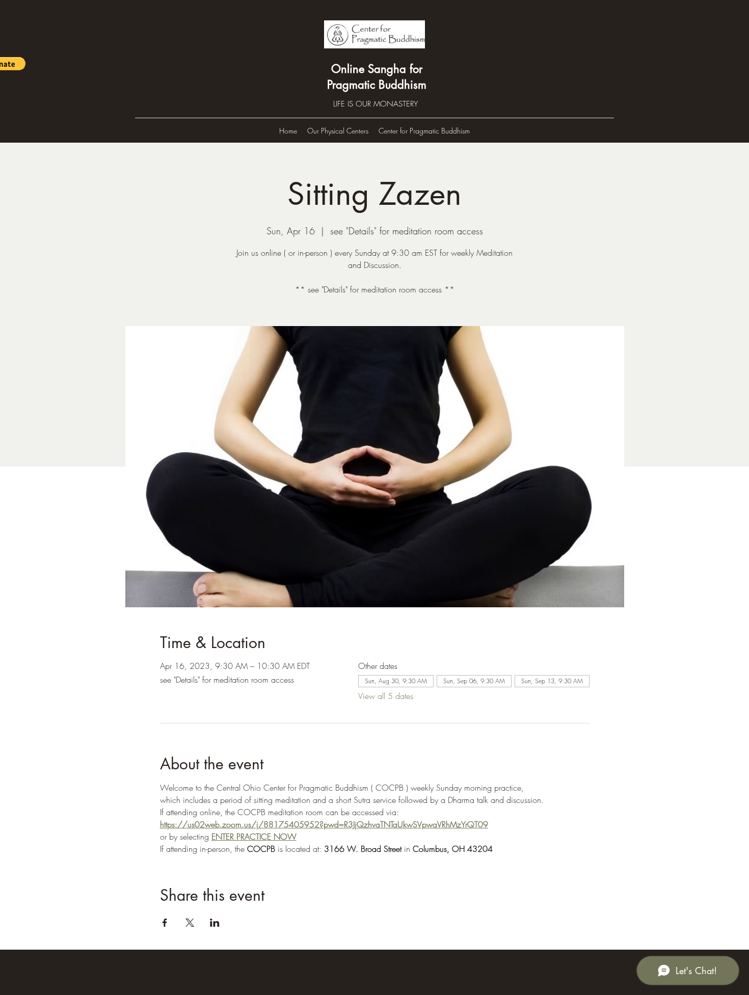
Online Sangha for (376, 69)
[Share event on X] (190, 923)
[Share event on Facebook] (165, 923)
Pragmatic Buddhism (376, 84)
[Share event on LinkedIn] (215, 923)
